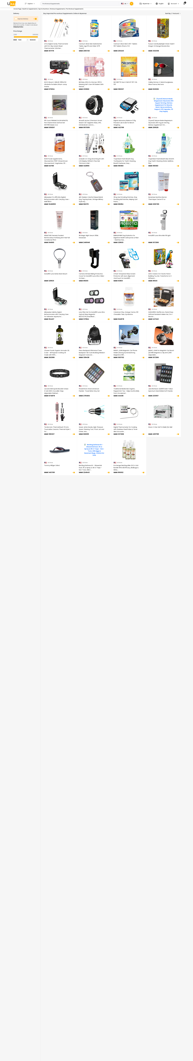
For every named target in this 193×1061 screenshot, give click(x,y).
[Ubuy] (12, 3)
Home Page (17, 9)
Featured (176, 13)
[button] (145, 3)
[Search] (131, 3)
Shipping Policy (18, 27)
